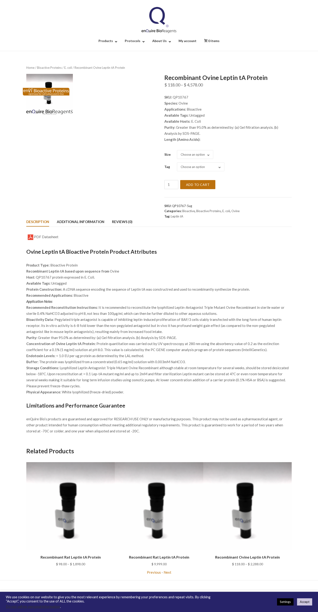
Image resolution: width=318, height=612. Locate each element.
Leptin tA (177, 216)
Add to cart (198, 185)
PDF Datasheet (45, 237)
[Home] (159, 19)
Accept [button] (304, 602)
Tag (167, 167)
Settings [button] (285, 602)
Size (167, 154)
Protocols (132, 41)
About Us (159, 41)
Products (105, 41)
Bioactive (188, 211)
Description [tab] (37, 222)
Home (30, 67)
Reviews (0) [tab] (122, 222)
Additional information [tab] (80, 222)
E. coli (68, 67)
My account (187, 41)
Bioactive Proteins (49, 67)
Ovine (235, 211)
